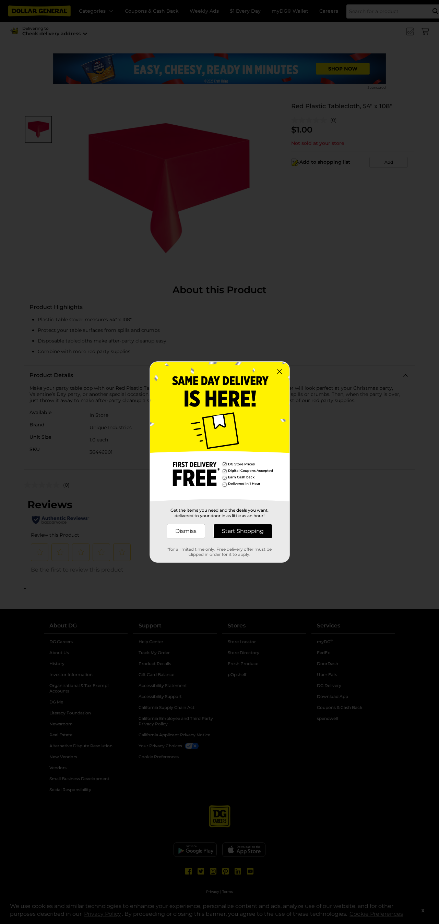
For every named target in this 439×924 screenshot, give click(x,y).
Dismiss (186, 531)
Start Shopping (243, 531)
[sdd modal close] (279, 371)
